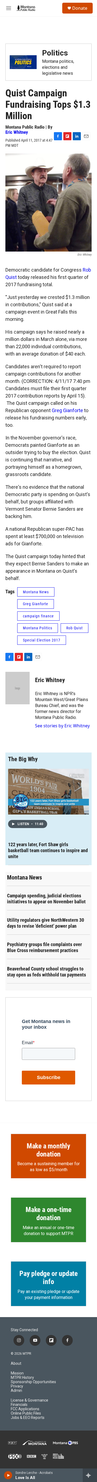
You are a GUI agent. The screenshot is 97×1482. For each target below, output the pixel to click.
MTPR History (22, 1378)
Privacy (17, 1386)
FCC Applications (25, 1409)
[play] (8, 1475)
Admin (16, 1391)
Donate (79, 8)
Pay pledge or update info (48, 1277)
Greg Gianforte (67, 410)
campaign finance (38, 616)
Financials (19, 1405)
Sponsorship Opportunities (33, 1382)
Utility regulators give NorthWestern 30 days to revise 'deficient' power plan (45, 923)
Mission (17, 1373)
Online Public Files (26, 1413)
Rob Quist (74, 628)
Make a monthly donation (48, 1150)
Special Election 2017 (41, 640)
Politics (55, 52)
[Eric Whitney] (17, 688)
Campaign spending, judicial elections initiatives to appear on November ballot (46, 898)
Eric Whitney (16, 132)
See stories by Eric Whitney (62, 726)
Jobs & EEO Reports (27, 1418)
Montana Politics (37, 628)
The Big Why (23, 759)
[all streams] (90, 1475)
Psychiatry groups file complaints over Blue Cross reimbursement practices (44, 947)
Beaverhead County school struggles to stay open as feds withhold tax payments (46, 972)
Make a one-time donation (48, 1214)
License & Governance (29, 1400)
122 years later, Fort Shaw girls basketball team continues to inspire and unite (48, 850)
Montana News (36, 592)
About (16, 1364)
